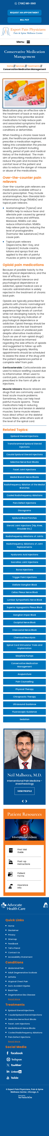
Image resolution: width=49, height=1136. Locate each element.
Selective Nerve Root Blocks (24, 462)
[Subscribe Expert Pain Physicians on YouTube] (15, 1078)
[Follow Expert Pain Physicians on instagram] (15, 1060)
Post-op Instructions (23, 863)
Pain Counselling (24, 681)
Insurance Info (22, 886)
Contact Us (14, 952)
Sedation (24, 719)
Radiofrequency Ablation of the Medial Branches (24, 486)
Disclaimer (13, 930)
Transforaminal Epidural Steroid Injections (24, 445)
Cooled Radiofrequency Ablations (24, 495)
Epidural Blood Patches (24, 518)
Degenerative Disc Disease (21, 994)
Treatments (33, 66)
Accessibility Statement (20, 957)
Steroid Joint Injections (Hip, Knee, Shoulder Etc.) (24, 527)
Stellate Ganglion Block (24, 584)
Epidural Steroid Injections (24, 436)
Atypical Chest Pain (18, 981)
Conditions (14, 962)
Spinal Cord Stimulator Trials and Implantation (24, 647)
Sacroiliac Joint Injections (24, 562)
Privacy (11, 934)
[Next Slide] (26, 801)
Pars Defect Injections (24, 503)
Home (10, 66)
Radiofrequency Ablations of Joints (24, 536)
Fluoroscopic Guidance (24, 711)
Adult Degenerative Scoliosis (22, 972)
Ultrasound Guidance (24, 704)
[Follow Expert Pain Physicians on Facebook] (15, 1053)
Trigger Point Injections (24, 577)
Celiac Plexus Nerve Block (24, 592)
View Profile (24, 791)
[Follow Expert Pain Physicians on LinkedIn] (15, 1072)
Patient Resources (24, 814)
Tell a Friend (14, 948)
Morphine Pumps (24, 655)
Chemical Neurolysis (24, 637)
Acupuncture (24, 674)
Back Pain (13, 990)
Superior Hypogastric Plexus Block (24, 607)
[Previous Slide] (22, 801)
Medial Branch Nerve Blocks (24, 477)
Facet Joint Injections (24, 469)
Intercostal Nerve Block (24, 630)
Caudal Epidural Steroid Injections (24, 454)
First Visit (22, 851)
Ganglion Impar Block (24, 614)
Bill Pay (24, 19)
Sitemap (12, 939)
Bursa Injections (24, 569)
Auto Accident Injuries (19, 985)
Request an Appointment (24, 12)
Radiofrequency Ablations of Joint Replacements (24, 545)
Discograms (24, 510)
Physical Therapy (25, 689)
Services (20, 66)
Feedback (13, 943)
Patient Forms (21, 874)
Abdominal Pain (16, 968)
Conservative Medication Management (24, 665)
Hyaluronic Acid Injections (24, 554)
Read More (14, 999)
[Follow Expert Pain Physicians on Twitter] (15, 1066)
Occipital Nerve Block (24, 622)
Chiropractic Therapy (24, 696)
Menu (20, 42)
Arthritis (12, 977)
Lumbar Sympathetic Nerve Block (24, 599)
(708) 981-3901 (27, 3)
